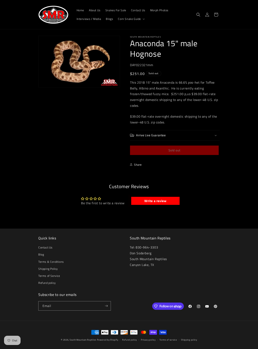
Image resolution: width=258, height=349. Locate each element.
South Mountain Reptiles (83, 339)
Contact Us (45, 247)
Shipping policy (189, 339)
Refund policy (47, 283)
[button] (130, 19)
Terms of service (168, 339)
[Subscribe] (106, 306)
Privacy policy (148, 339)
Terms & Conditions (51, 262)
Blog (41, 255)
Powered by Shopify (107, 339)
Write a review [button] (155, 200)
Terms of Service (49, 276)
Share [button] (138, 164)
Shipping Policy (48, 269)
